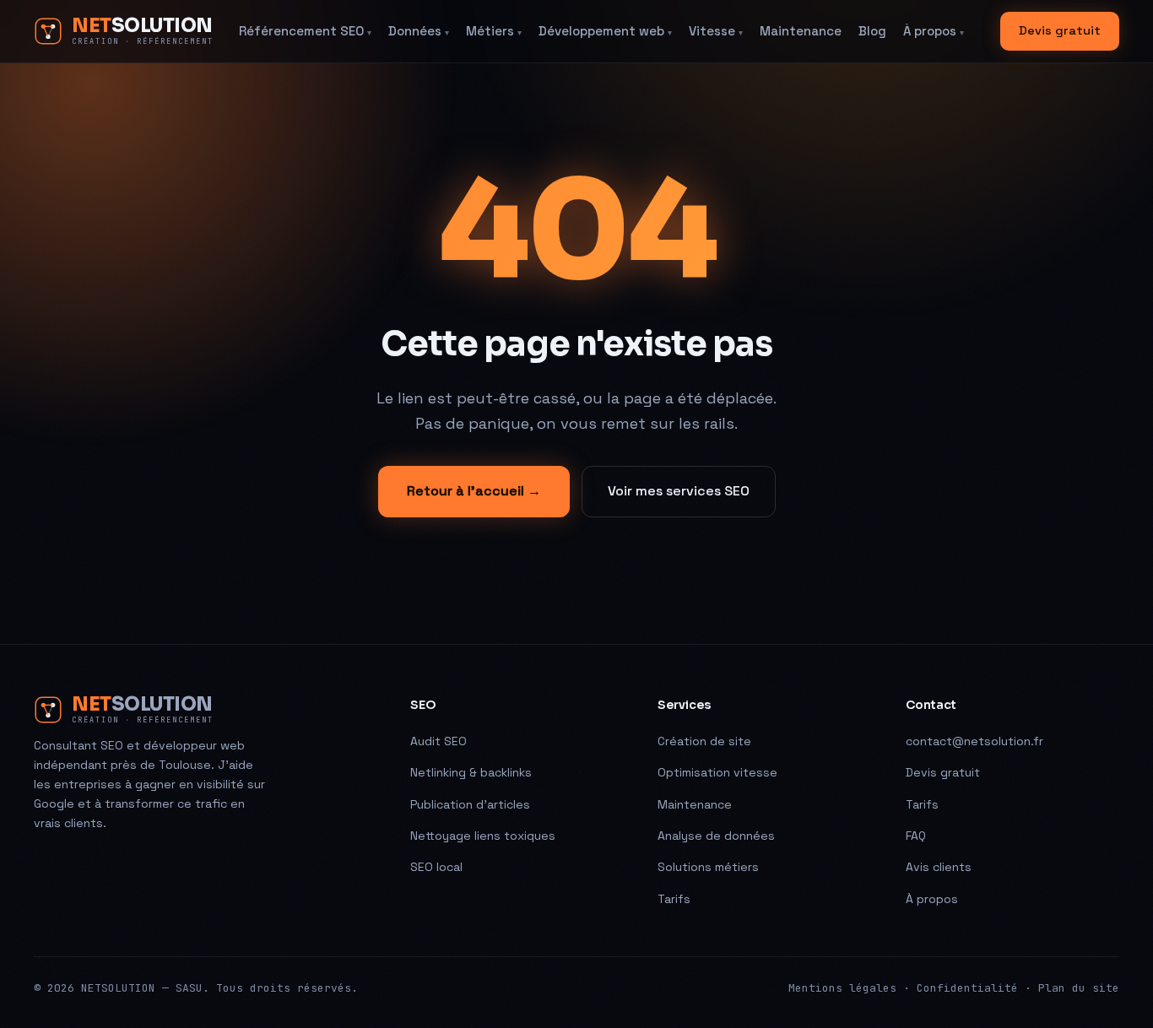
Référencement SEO (305, 31)
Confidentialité (967, 988)
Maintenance (801, 31)
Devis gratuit (1060, 30)
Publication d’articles (470, 804)
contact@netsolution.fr (974, 741)
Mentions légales (842, 988)
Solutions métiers (708, 866)
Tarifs (674, 898)
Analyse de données (716, 835)
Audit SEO (438, 741)
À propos (933, 31)
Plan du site (1078, 988)
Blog (872, 31)
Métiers (494, 31)
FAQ (916, 835)
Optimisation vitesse (717, 772)
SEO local (436, 866)
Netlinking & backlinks (471, 772)
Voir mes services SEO (679, 491)
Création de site (704, 741)
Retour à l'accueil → (474, 491)
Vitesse (716, 31)
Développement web (605, 31)
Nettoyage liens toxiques (482, 835)
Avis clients (939, 866)
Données (418, 31)
